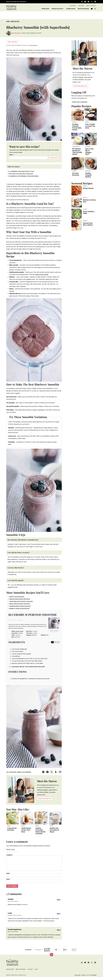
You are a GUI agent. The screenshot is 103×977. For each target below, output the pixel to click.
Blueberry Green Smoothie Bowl (19, 608)
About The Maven (91, 5)
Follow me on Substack (79, 102)
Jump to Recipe (12, 42)
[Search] (95, 8)
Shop (36, 969)
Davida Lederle (17, 33)
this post (18, 184)
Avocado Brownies (75, 174)
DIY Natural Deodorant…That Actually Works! (77, 151)
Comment (9, 855)
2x (55, 642)
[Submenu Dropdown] (63, 8)
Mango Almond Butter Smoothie (19, 603)
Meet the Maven (21, 969)
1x (52, 642)
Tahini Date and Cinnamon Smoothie (21, 601)
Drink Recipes (15, 21)
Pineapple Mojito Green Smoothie (20, 606)
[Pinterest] (95, 1)
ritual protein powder (41, 274)
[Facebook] (88, 1)
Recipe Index (45, 8)
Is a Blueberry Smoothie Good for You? (21, 171)
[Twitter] (91, 1)
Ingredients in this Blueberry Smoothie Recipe (23, 176)
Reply (59, 899)
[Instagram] (81, 1)
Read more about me (44, 798)
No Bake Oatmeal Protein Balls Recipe (76, 127)
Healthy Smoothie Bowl (16, 596)
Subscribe (81, 5)
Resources (73, 5)
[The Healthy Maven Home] (11, 7)
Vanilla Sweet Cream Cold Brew (26, 830)
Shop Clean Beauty (83, 8)
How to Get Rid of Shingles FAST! (89, 151)
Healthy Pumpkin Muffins (88, 175)
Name (8, 873)
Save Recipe (54, 157)
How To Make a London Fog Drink (90, 126)
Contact (30, 969)
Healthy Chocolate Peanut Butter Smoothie (41, 830)
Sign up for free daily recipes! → (16, 1)
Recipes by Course (57, 8)
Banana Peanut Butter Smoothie (19, 599)
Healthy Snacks (70, 8)
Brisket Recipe (88, 188)
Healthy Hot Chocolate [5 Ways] (54, 830)
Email (11, 154)
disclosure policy (34, 45)
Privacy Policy (78, 975)
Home (8, 21)
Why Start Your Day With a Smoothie (21, 173)
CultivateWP (94, 975)
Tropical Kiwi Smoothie (12, 829)
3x (58, 642)
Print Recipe (54, 631)
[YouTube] (85, 1)
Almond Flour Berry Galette (88, 224)
